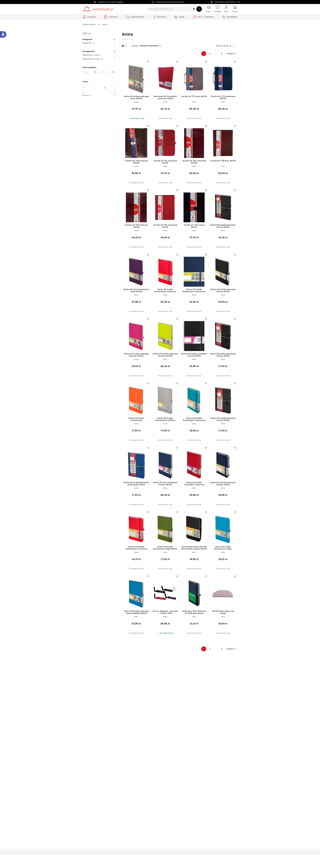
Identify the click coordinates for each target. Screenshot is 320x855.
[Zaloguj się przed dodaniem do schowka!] (148, 62)
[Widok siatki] (123, 46)
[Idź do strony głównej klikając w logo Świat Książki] (97, 9)
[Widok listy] (126, 46)
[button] (194, 9)
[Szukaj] (199, 9)
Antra (136, 102)
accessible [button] (2, 34)
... (215, 53)
